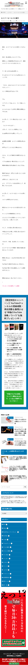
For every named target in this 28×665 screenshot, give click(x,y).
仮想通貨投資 (7, 577)
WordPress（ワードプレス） (10, 532)
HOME (3, 12)
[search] (25, 486)
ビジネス (10, 12)
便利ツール (6, 581)
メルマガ (6, 569)
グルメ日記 (6, 554)
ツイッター (6, 558)
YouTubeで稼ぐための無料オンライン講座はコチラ (13, 8)
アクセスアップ (7, 543)
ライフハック (7, 573)
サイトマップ (7, 654)
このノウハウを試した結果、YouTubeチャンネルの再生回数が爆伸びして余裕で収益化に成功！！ (18, 468)
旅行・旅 (6, 585)
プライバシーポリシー (18, 654)
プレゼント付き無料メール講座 (10, 286)
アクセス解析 (7, 547)
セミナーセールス (21, 20)
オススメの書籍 (7, 551)
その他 (5, 539)
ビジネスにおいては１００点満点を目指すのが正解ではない (20, 443)
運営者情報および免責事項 (14, 655)
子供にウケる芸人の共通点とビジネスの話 (20, 421)
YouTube (6, 535)
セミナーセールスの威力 (19, 12)
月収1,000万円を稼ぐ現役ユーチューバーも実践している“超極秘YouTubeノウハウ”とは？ (18, 478)
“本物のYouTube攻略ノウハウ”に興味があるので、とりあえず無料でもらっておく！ (14, 397)
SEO (5, 524)
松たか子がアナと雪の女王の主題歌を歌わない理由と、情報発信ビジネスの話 (20, 432)
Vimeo (5, 528)
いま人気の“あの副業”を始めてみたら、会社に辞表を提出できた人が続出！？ (18, 458)
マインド (6, 566)
